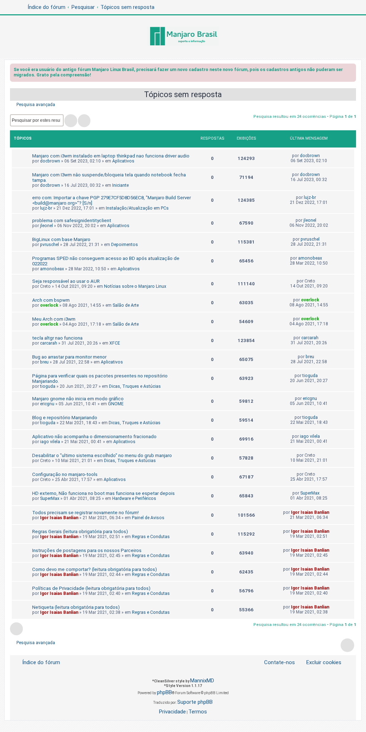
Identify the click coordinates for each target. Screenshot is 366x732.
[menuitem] (319, 663)
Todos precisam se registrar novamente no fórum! (85, 512)
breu (44, 362)
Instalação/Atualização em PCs (137, 208)
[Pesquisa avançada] (84, 120)
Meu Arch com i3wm (53, 319)
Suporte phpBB (195, 702)
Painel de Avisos (148, 517)
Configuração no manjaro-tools (65, 474)
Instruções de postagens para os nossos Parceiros (87, 550)
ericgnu (47, 403)
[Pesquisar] (70, 120)
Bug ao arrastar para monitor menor (69, 357)
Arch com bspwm (51, 300)
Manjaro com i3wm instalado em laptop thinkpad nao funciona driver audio (110, 156)
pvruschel (49, 244)
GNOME (116, 403)
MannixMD (202, 680)
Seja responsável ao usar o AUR (66, 281)
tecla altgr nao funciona (57, 338)
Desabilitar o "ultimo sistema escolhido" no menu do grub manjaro (102, 455)
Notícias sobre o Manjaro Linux (135, 286)
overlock (49, 305)
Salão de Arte (126, 305)
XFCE (114, 343)
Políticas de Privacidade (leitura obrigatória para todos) (91, 588)
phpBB (164, 692)
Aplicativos (123, 161)
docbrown (50, 161)
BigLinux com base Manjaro (61, 239)
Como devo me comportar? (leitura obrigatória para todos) (94, 569)
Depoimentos (124, 244)
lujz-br (46, 208)
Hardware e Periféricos (134, 498)
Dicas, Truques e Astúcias (135, 386)
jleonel (46, 225)
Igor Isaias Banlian (59, 517)
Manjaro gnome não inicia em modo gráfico (78, 398)
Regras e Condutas (151, 536)
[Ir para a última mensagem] (323, 155)
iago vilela (50, 441)
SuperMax (49, 498)
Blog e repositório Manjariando (64, 417)
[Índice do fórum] (183, 36)
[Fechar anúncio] (351, 71)
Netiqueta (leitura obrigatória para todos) (76, 607)
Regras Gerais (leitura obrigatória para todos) (80, 531)
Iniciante (120, 185)
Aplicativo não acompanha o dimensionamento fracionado (94, 436)
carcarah (48, 343)
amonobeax (52, 268)
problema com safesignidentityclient (71, 220)
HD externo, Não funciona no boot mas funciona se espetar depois (103, 493)
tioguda (47, 386)
